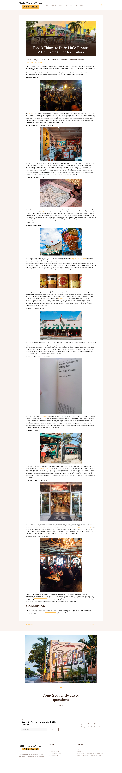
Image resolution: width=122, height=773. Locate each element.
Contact (81, 5)
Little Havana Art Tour (53, 755)
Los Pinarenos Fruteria (40, 598)
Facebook (97, 727)
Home (46, 5)
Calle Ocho (43, 211)
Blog (71, 5)
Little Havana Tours (30, 3)
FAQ (76, 5)
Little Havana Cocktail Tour (54, 751)
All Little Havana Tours (56, 5)
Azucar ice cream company (78, 258)
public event (30, 113)
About (65, 5)
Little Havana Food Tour (53, 748)
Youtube (90, 727)
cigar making (62, 298)
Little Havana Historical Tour (54, 753)
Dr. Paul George (44, 416)
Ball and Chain (78, 346)
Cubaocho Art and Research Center (82, 527)
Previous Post (29, 624)
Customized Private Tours (54, 757)
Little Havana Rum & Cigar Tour (55, 749)
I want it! (53, 729)
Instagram (84, 727)
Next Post (94, 624)
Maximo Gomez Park (46, 468)
